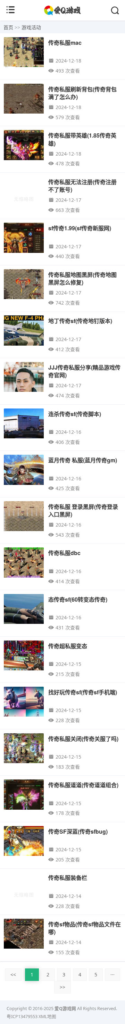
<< (13, 974)
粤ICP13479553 (22, 1016)
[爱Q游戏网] (62, 13)
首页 (8, 27)
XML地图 (47, 1016)
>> (62, 987)
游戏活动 (31, 27)
